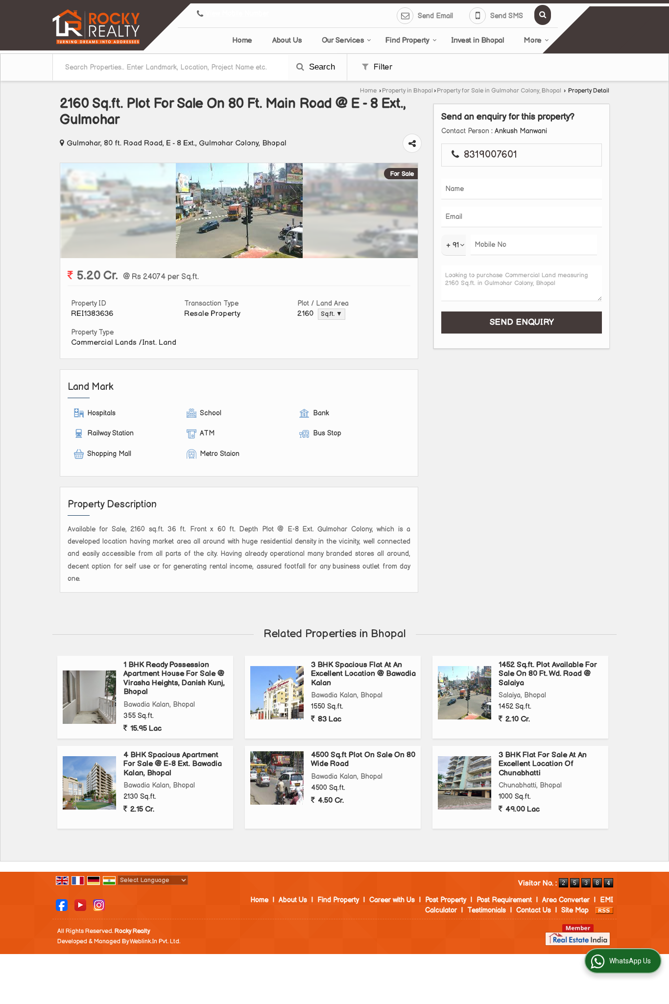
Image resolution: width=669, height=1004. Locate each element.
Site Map (575, 910)
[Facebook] (62, 905)
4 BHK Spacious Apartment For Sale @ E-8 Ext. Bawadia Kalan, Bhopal (172, 764)
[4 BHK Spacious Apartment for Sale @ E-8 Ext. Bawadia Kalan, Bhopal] (89, 783)
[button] (237, 14)
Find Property (407, 40)
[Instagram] (99, 905)
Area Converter (566, 900)
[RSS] (604, 910)
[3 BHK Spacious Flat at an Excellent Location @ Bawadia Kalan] (277, 692)
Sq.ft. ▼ (331, 314)
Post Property (445, 900)
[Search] (542, 15)
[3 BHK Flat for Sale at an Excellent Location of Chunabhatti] (464, 783)
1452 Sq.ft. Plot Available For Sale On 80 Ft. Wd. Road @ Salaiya (548, 674)
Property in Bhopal (407, 91)
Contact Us (533, 910)
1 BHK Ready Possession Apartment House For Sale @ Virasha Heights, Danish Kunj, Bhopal (174, 678)
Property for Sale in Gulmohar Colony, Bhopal (499, 91)
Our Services (343, 40)
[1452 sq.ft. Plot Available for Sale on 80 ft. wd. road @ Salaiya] (464, 692)
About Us (287, 40)
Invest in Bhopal (477, 40)
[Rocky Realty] (96, 26)
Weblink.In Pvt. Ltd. (155, 941)
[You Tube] (80, 905)
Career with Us (392, 900)
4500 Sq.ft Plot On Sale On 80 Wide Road (363, 759)
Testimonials (486, 910)
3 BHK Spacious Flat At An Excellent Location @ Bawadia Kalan (363, 674)
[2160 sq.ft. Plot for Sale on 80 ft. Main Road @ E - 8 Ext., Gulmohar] (239, 256)
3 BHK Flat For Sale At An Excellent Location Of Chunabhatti (543, 764)
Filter (381, 67)
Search (321, 67)
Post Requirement (504, 900)
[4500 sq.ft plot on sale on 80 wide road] (277, 778)
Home (242, 40)
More (533, 40)
